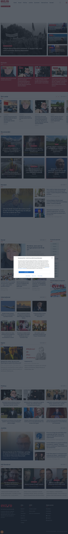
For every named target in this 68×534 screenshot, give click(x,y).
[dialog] (34, 267)
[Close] (52, 258)
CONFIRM (26, 272)
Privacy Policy (40, 275)
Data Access (34, 275)
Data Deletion (28, 275)
